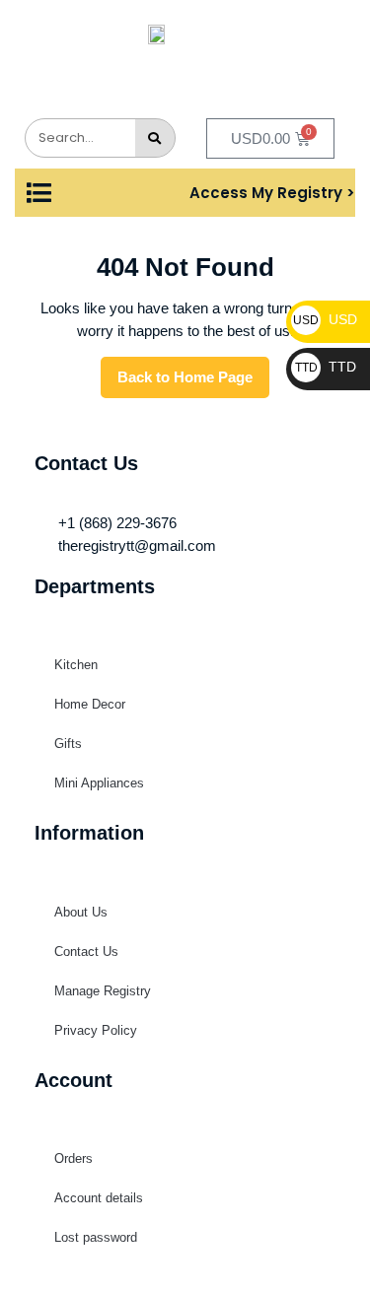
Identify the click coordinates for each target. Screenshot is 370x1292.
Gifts (68, 743)
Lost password (95, 1237)
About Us (81, 912)
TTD (325, 366)
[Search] (155, 138)
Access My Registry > (272, 192)
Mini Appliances (99, 783)
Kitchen (76, 664)
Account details (98, 1197)
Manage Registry (102, 991)
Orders (73, 1158)
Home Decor (89, 704)
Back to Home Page (193, 371)
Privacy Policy (95, 1030)
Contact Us (86, 951)
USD (325, 319)
